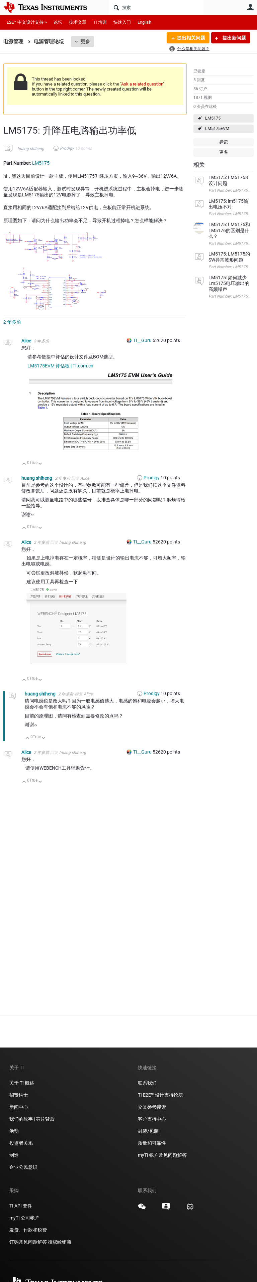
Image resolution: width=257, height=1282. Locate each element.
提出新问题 (234, 37)
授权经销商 (59, 1242)
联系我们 (147, 1083)
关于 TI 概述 (21, 1083)
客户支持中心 (152, 1119)
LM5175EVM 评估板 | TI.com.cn (60, 365)
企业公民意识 (23, 1167)
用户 (250, 7)
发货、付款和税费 (28, 1230)
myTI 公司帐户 (24, 1218)
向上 (24, 464)
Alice (26, 340)
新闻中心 (18, 1107)
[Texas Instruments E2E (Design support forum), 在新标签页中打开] (166, 1209)
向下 (40, 464)
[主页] (50, 7)
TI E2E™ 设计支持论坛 (160, 1095)
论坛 (58, 22)
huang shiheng (30, 148)
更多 (85, 41)
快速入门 (122, 22)
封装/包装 (148, 1131)
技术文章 (77, 22)
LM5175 (213, 118)
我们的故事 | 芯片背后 (32, 1119)
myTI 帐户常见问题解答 (162, 1155)
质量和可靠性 (152, 1143)
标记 (223, 142)
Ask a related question (142, 84)
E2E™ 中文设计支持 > (27, 22)
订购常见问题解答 (28, 1242)
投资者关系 (21, 1143)
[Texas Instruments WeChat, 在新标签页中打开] (142, 1209)
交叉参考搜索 (152, 1107)
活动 (14, 1131)
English (144, 22)
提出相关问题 (191, 37)
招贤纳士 (18, 1095)
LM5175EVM (217, 128)
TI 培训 (100, 22)
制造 (14, 1155)
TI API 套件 (20, 1206)
